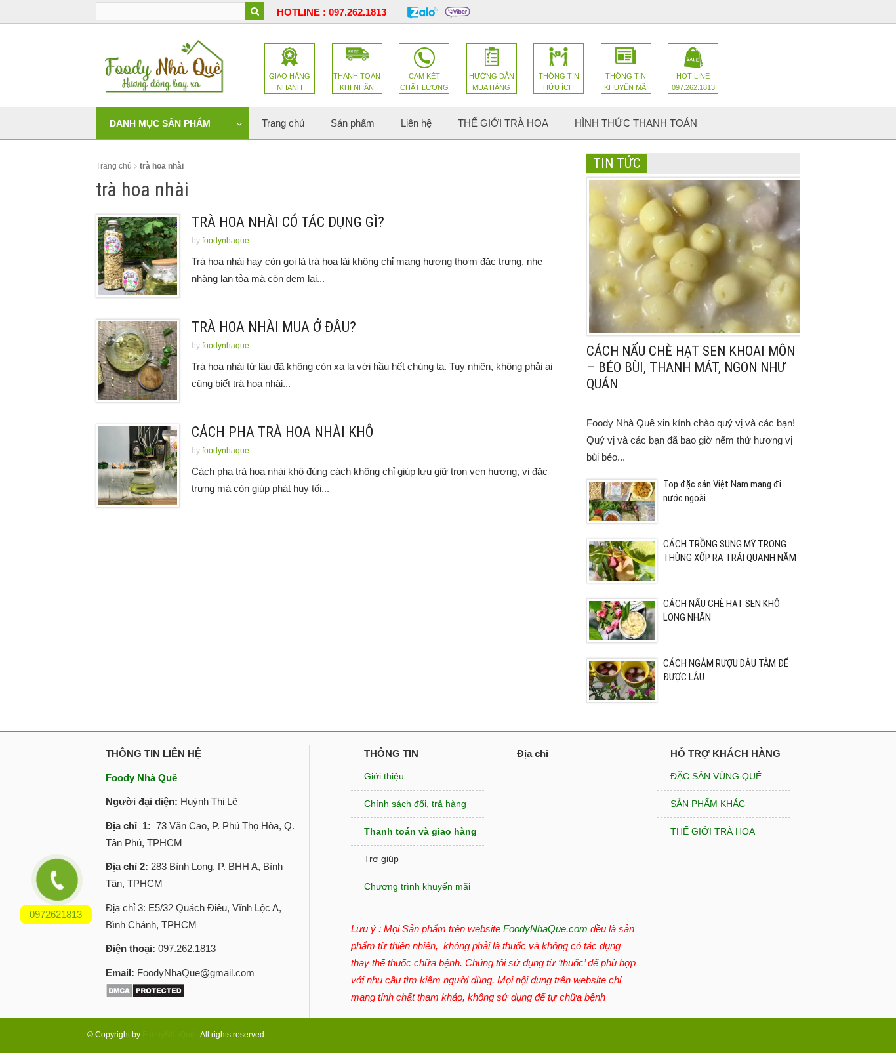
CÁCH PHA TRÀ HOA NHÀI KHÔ (282, 432)
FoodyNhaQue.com (545, 928)
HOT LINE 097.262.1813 (693, 81)
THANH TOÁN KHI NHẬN (356, 81)
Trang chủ (114, 166)
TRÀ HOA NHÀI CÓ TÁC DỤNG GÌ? (288, 222)
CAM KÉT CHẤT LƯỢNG (424, 81)
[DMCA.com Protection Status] (145, 989)
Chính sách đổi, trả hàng (415, 803)
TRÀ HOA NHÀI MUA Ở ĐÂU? (274, 327)
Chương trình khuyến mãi (417, 886)
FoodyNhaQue (168, 1034)
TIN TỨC (617, 163)
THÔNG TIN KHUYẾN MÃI (626, 81)
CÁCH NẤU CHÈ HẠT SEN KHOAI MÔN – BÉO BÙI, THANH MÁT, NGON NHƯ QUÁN (690, 367)
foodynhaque (225, 240)
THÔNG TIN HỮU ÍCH (559, 81)
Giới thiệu (384, 776)
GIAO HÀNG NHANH (289, 81)
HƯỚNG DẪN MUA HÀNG (491, 81)
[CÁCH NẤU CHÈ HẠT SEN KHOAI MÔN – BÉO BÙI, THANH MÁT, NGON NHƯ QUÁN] (695, 255)
